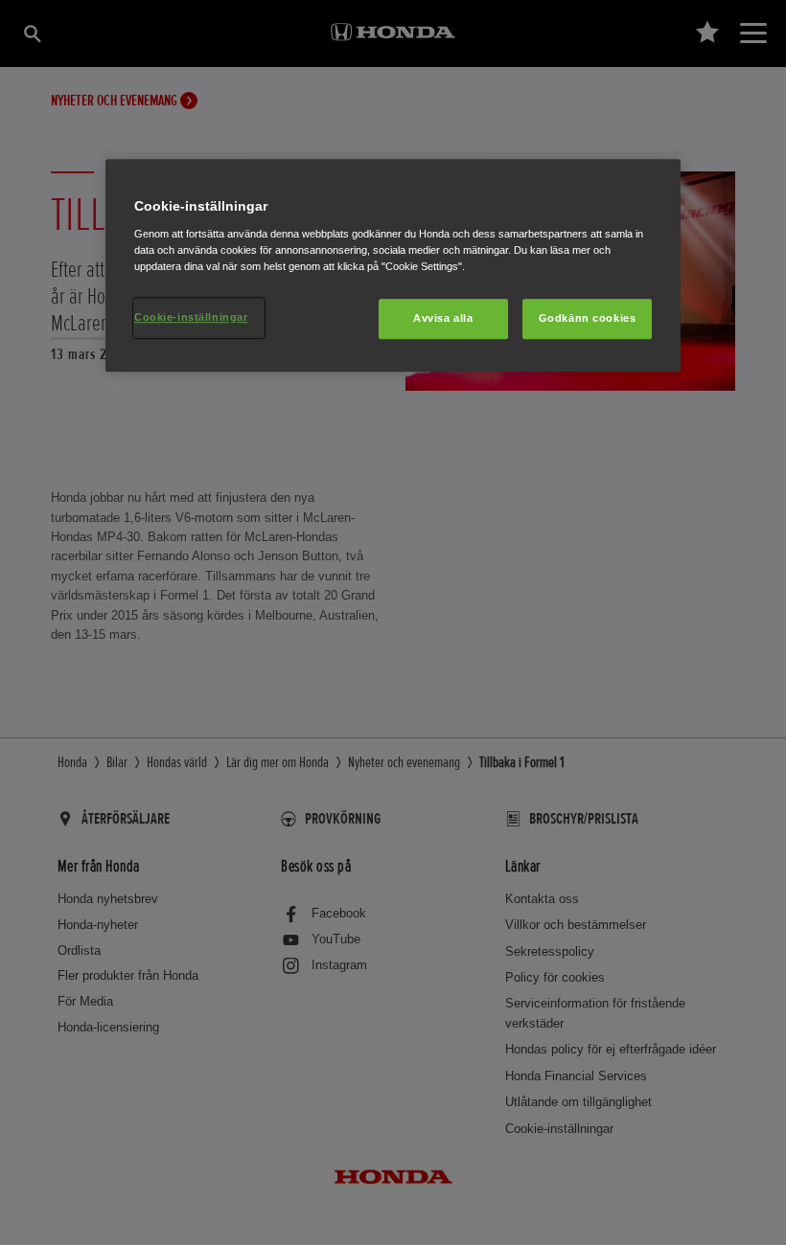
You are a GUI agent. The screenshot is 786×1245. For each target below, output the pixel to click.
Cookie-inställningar (190, 317)
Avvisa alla (443, 318)
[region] (393, 265)
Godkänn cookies (587, 318)
